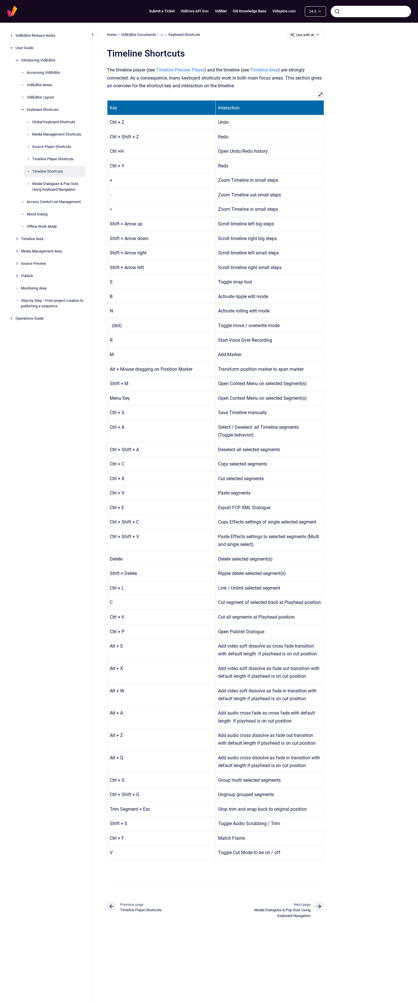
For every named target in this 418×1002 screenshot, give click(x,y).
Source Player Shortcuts (51, 146)
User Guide (24, 48)
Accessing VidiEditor (43, 72)
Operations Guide (30, 318)
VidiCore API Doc (195, 11)
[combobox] (371, 11)
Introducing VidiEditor (38, 60)
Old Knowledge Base (249, 11)
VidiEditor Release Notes (35, 35)
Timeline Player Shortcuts (53, 159)
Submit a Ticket (162, 11)
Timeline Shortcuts (47, 171)
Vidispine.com (284, 11)
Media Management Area (41, 251)
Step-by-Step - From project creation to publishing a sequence (52, 303)
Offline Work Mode (42, 226)
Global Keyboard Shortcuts (53, 122)
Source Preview (33, 263)
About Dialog (37, 214)
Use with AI (305, 35)
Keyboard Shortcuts (43, 109)
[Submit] (337, 11)
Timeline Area (32, 238)
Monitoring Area (34, 288)
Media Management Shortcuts (56, 134)
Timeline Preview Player (180, 70)
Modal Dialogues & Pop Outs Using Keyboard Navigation (55, 187)
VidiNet (221, 11)
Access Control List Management (54, 201)
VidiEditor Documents (138, 34)
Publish (27, 275)
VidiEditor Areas (39, 85)
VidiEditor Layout (40, 97)
